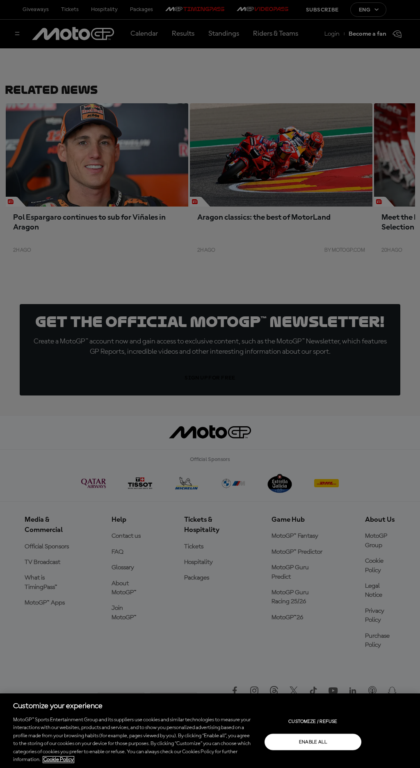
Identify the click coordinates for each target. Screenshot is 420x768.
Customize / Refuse (312, 721)
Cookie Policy (58, 759)
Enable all (313, 741)
